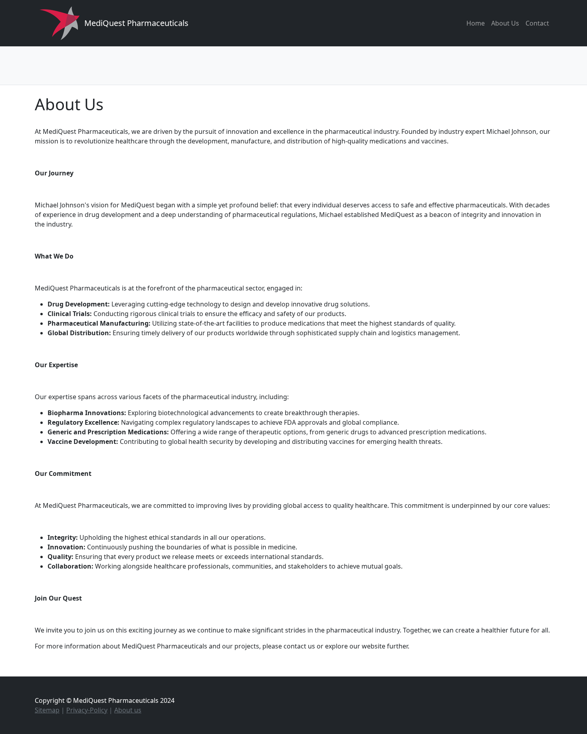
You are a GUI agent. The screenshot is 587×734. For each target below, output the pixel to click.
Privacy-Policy (86, 710)
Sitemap (47, 710)
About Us (505, 23)
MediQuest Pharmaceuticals (136, 23)
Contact (537, 23)
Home (475, 23)
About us (127, 710)
